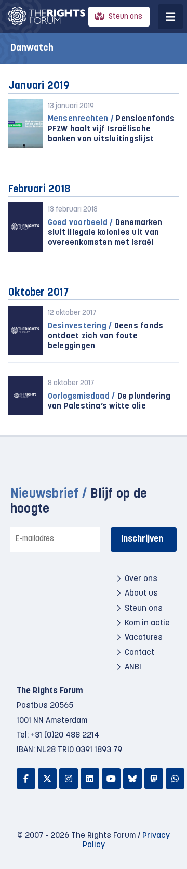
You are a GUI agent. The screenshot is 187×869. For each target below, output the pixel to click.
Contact (139, 653)
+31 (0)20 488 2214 (65, 735)
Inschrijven (142, 539)
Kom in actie (147, 623)
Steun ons (125, 17)
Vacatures (144, 638)
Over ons (141, 579)
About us (141, 593)
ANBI (133, 667)
